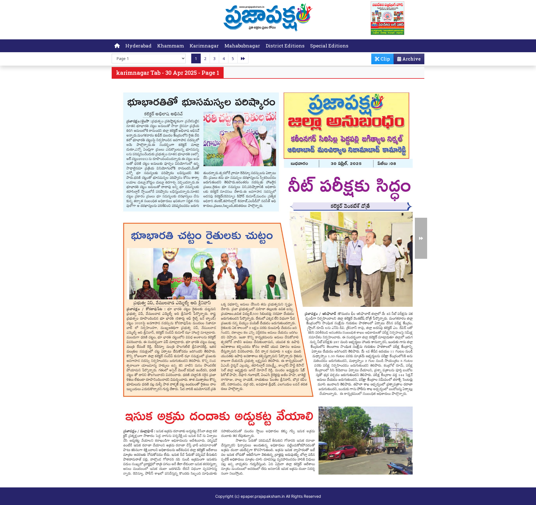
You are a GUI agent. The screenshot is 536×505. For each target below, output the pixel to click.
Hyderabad (138, 45)
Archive (411, 59)
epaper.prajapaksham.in (263, 496)
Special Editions (329, 45)
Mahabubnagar (242, 45)
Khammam (170, 45)
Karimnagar (204, 45)
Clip (384, 59)
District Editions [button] (285, 45)
